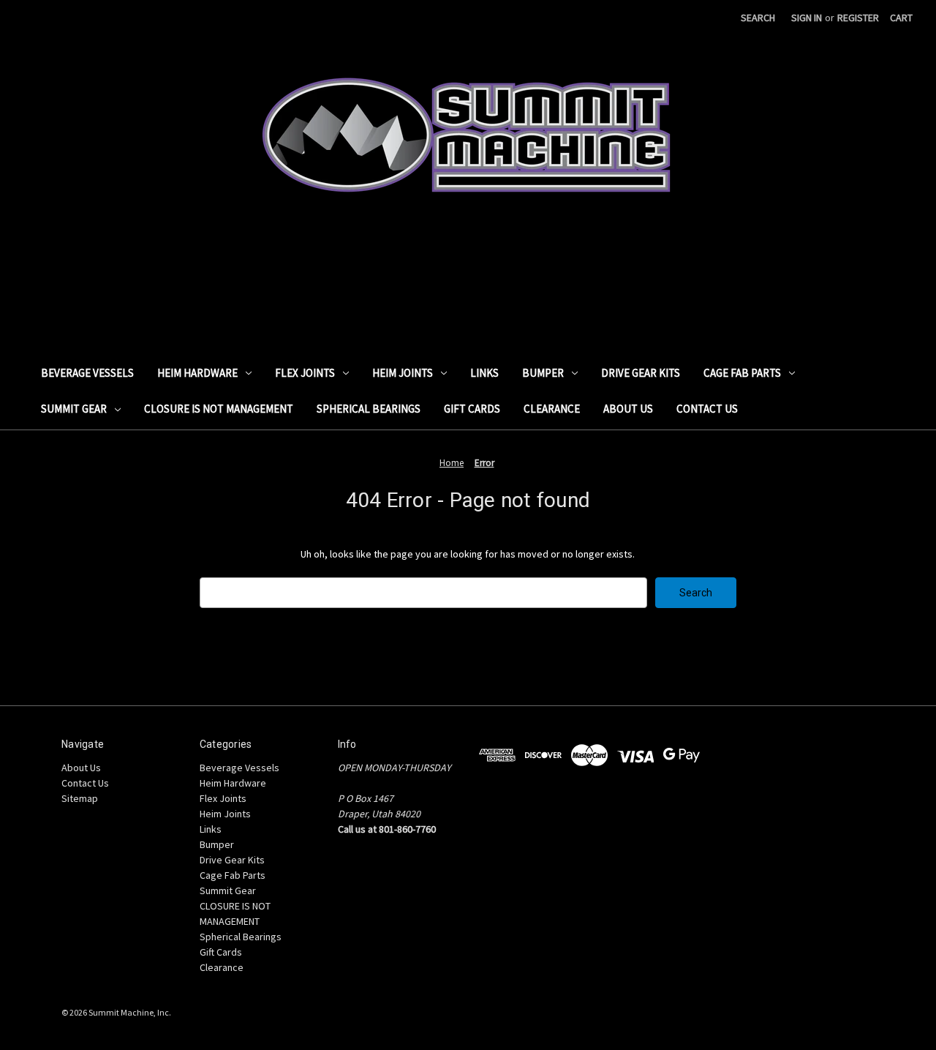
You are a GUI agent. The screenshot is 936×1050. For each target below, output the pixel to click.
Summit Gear (74, 409)
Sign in (806, 17)
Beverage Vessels (87, 373)
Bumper (543, 373)
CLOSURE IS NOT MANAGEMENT (218, 409)
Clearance (552, 409)
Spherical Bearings (368, 409)
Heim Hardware (197, 373)
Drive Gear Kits (640, 373)
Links (484, 373)
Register (858, 17)
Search (758, 17)
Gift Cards (472, 409)
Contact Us (707, 409)
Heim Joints (402, 373)
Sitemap (79, 798)
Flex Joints (305, 373)
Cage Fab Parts (742, 373)
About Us (628, 409)
